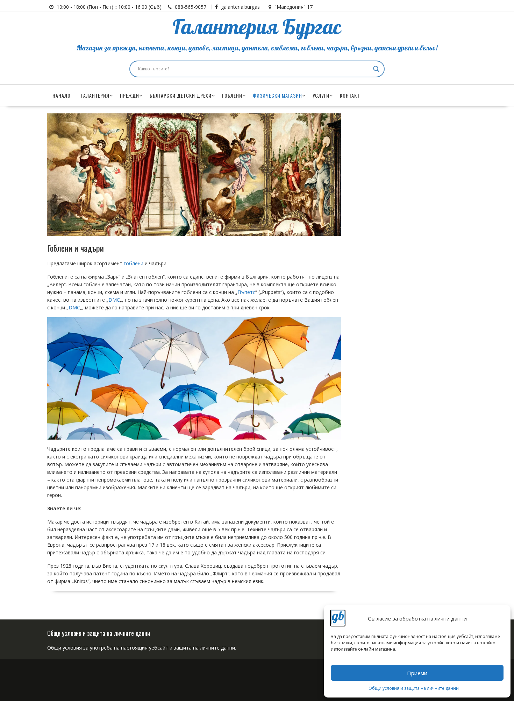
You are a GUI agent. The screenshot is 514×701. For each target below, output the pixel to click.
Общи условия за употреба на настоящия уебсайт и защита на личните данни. (141, 647)
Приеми (417, 673)
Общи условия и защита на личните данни (414, 688)
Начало (61, 95)
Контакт (350, 95)
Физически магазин (277, 95)
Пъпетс (246, 292)
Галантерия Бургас (257, 28)
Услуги (321, 95)
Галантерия (95, 95)
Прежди (129, 95)
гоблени (133, 263)
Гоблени (232, 95)
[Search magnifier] (376, 69)
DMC (114, 299)
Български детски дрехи (181, 95)
